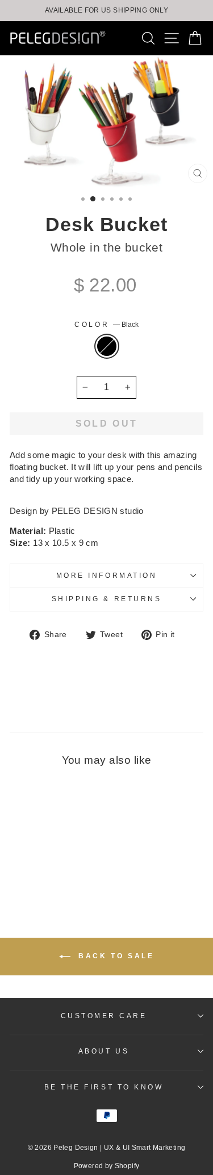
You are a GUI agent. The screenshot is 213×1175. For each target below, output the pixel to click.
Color (106, 324)
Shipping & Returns (107, 598)
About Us (103, 1051)
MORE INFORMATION (106, 575)
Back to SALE (114, 956)
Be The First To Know (104, 1087)
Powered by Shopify (107, 1166)
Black (106, 346)
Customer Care (104, 1015)
